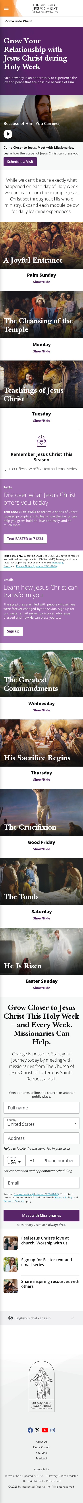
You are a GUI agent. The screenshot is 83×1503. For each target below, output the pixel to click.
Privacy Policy (63, 1197)
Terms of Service (14, 1201)
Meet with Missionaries (41, 1215)
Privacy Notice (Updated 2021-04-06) (36, 566)
